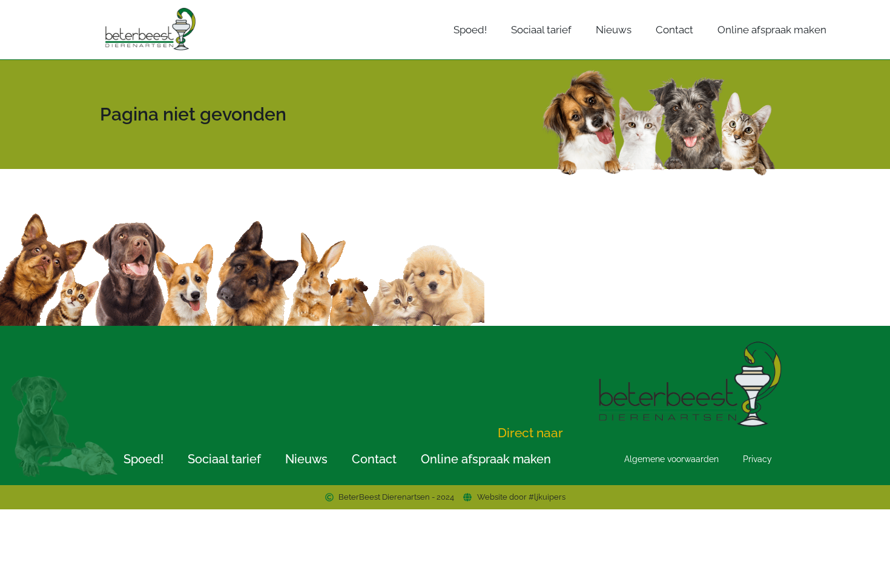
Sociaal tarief (541, 30)
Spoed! (470, 30)
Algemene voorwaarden (671, 459)
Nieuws (613, 30)
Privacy (757, 459)
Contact (674, 30)
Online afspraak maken (771, 30)
